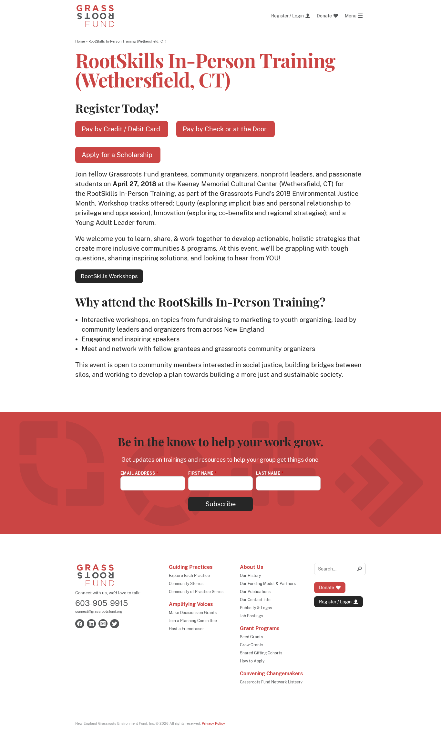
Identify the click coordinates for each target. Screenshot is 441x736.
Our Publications (255, 592)
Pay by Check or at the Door (225, 129)
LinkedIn (91, 623)
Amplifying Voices (191, 604)
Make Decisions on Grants (193, 612)
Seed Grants (251, 637)
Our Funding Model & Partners (268, 583)
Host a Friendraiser (186, 629)
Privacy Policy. (213, 723)
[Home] (95, 16)
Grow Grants (251, 645)
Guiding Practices (190, 567)
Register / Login (335, 601)
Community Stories (186, 583)
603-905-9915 (101, 603)
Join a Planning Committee (193, 621)
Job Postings (251, 616)
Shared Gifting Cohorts (261, 653)
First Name (202, 473)
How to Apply (252, 661)
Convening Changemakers (271, 673)
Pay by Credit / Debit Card (122, 129)
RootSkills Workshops (109, 276)
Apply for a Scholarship (118, 155)
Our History (250, 575)
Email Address (139, 473)
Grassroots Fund (95, 575)
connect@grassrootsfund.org (98, 611)
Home (80, 41)
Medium (103, 623)
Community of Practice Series (196, 592)
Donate (326, 587)
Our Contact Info (255, 600)
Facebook (79, 623)
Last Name (269, 473)
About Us (251, 567)
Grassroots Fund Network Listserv (271, 682)
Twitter (114, 623)
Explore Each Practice (189, 575)
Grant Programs (259, 628)
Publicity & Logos (256, 608)
